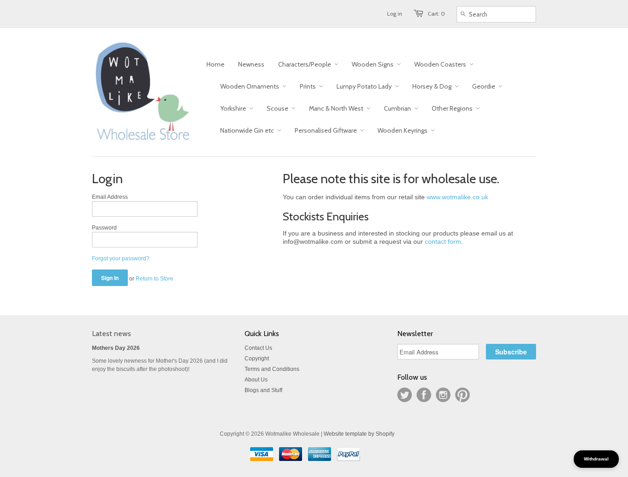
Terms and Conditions (272, 369)
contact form (443, 241)
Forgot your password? (120, 258)
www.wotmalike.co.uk (457, 197)
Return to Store (154, 278)
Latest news (111, 333)
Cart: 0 (436, 13)
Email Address (110, 197)
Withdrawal (596, 458)
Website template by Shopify (359, 434)
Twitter (404, 394)
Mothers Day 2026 (116, 348)
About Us (256, 379)
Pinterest (462, 394)
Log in (394, 13)
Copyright (257, 358)
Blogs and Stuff (263, 390)
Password (104, 227)
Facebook (424, 394)
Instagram (443, 394)
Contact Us (258, 348)
